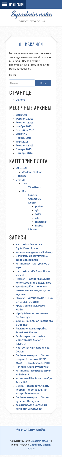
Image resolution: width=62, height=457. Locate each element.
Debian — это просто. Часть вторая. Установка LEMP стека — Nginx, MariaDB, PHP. (33, 359)
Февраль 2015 (24, 145)
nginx (38, 210)
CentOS (32, 194)
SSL (36, 217)
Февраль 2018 (24, 118)
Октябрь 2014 (24, 152)
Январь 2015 (23, 149)
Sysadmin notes (31, 13)
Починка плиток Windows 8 (32, 366)
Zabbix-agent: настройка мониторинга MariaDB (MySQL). (30, 340)
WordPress (34, 187)
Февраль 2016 (24, 122)
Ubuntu (32, 229)
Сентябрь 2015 (25, 130)
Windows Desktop (32, 171)
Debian (32, 202)
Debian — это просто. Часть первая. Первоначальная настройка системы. (32, 389)
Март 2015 (22, 141)
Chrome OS (34, 198)
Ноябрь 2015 (23, 126)
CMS (25, 183)
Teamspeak (41, 221)
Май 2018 (21, 114)
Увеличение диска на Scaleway (34, 251)
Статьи (20, 179)
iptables (39, 206)
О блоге (20, 99)
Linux (25, 191)
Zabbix (39, 225)
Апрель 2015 (23, 137)
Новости (21, 175)
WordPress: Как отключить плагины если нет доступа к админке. (33, 290)
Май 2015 (21, 133)
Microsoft (21, 168)
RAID (38, 213)
